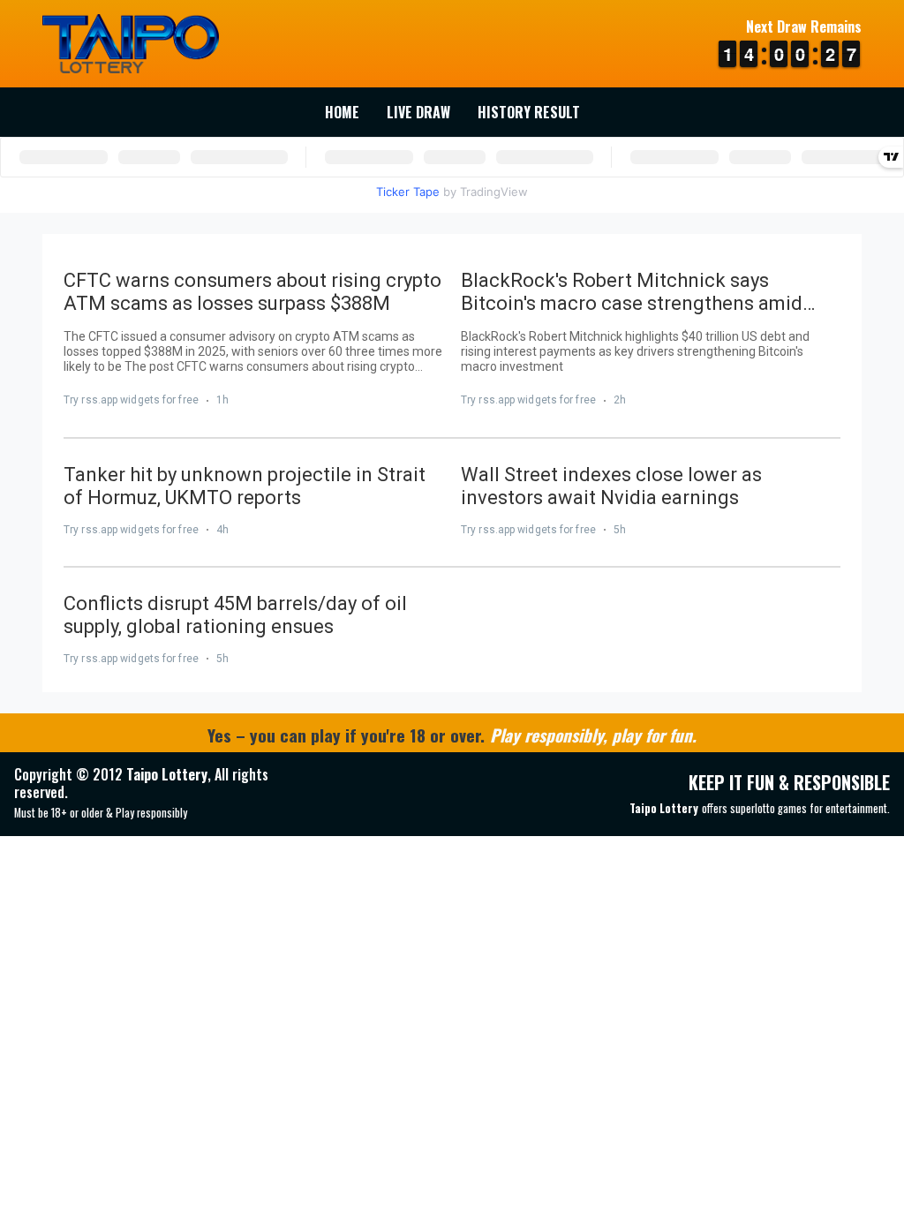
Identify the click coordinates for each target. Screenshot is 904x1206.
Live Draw (418, 112)
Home (342, 112)
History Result (529, 112)
